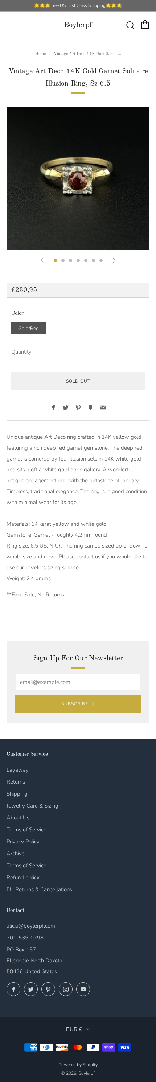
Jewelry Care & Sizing (32, 805)
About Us (18, 817)
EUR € (74, 1029)
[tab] (55, 260)
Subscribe (74, 704)
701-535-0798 (25, 937)
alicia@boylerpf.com (31, 925)
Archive (16, 853)
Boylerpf (78, 25)
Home (40, 54)
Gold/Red (28, 328)
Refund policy (23, 877)
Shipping (17, 793)
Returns (16, 781)
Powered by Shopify (78, 1064)
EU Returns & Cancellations (39, 889)
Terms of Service (26, 829)
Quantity (21, 351)
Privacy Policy (23, 841)
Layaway (18, 769)
